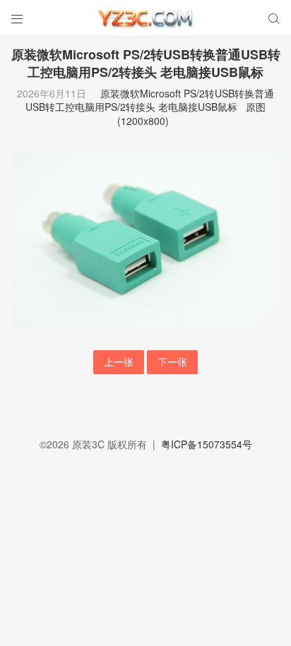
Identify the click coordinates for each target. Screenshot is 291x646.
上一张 (118, 361)
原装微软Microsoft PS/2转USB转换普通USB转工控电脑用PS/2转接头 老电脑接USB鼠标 (149, 100)
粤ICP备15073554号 (206, 444)
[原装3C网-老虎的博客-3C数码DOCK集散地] (145, 17)
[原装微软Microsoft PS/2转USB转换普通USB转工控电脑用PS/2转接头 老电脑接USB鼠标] (145, 238)
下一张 (172, 361)
